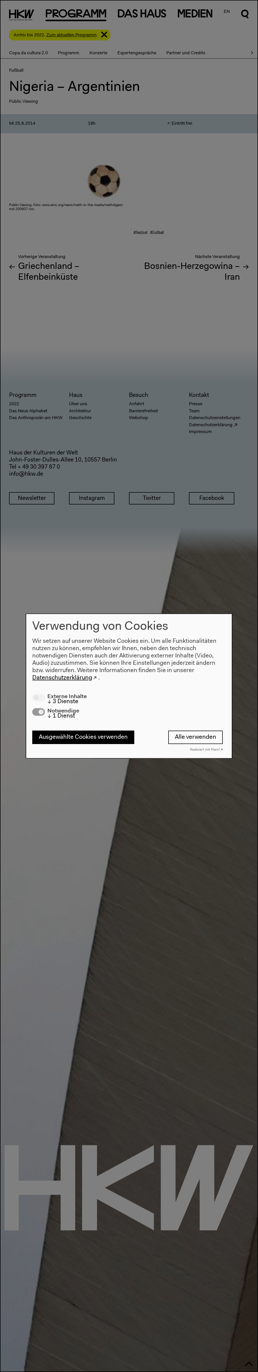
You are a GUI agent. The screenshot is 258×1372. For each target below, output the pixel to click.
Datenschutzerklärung (62, 678)
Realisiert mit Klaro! (205, 749)
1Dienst (61, 716)
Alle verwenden (195, 737)
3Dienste (62, 701)
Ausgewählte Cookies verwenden (83, 737)
